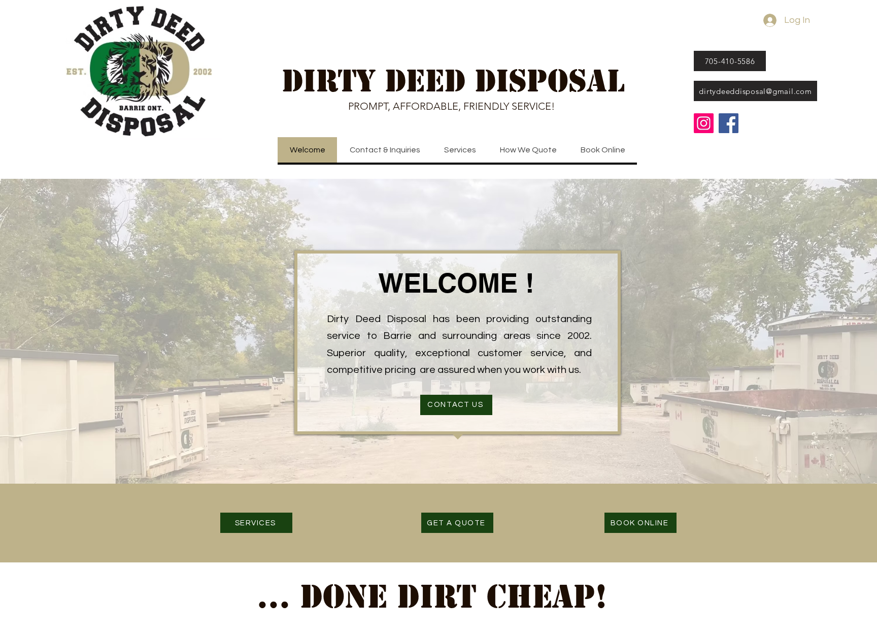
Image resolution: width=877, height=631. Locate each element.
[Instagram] (704, 123)
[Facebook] (728, 123)
